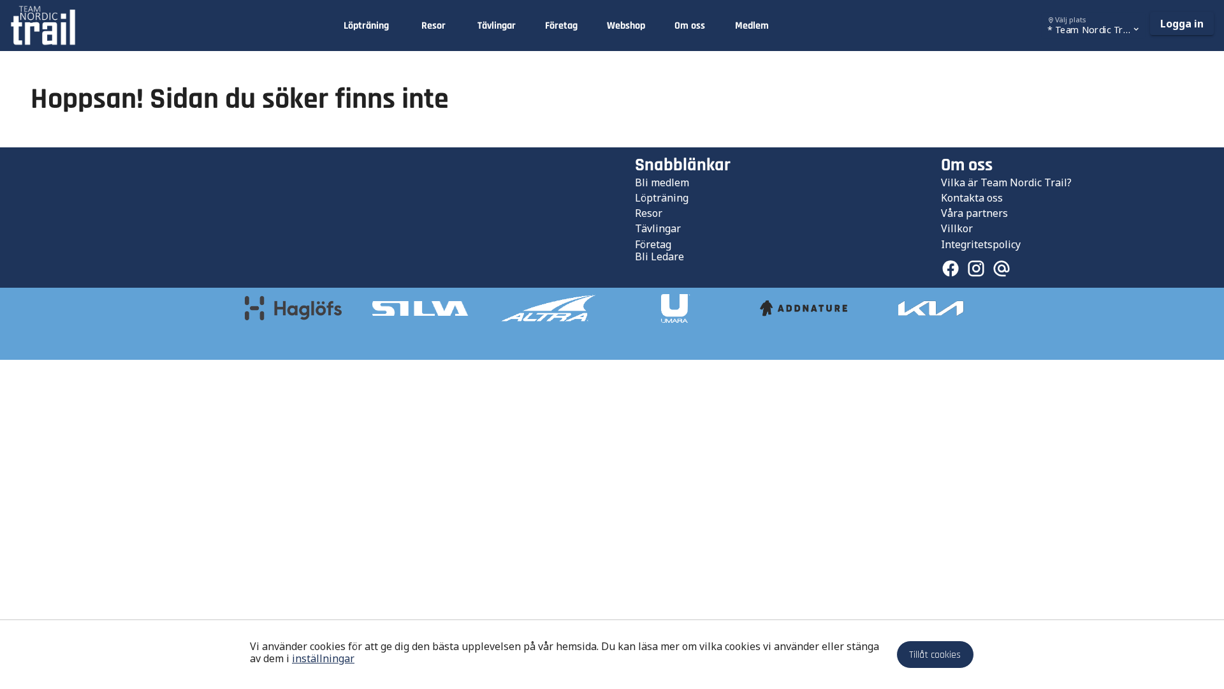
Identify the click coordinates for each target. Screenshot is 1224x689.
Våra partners (974, 213)
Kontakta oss (972, 198)
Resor (648, 213)
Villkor (957, 228)
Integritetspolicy (981, 244)
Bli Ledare (659, 256)
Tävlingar (658, 228)
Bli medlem (662, 182)
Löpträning (661, 198)
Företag (653, 244)
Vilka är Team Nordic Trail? (1006, 182)
